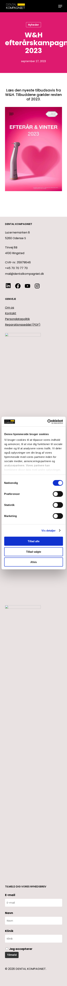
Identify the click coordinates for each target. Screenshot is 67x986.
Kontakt (10, 313)
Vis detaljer (48, 530)
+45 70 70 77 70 (16, 268)
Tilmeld (12, 955)
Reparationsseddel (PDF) (22, 325)
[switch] (58, 494)
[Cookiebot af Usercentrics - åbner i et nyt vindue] (48, 421)
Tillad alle (33, 541)
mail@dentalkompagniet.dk (24, 274)
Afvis (33, 562)
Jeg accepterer (20, 949)
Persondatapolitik (17, 319)
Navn (9, 913)
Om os (9, 308)
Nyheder (33, 25)
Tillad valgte (33, 551)
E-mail (10, 895)
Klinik (9, 931)
